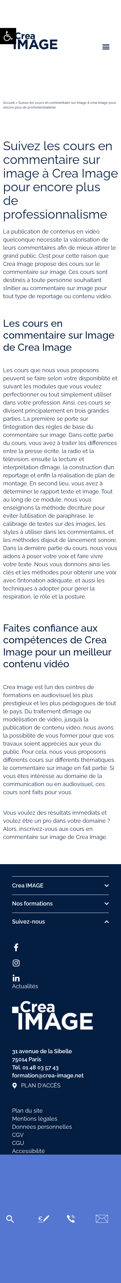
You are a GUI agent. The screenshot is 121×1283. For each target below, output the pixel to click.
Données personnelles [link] (42, 1126)
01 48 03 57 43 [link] (40, 1067)
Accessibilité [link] (28, 1151)
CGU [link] (18, 1143)
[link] (8, 36)
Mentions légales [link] (34, 1118)
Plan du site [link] (27, 1110)
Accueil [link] (9, 103)
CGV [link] (18, 1135)
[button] (106, 47)
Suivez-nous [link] (28, 921)
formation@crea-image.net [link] (48, 1075)
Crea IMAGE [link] (27, 885)
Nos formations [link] (32, 903)
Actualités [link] (25, 986)
